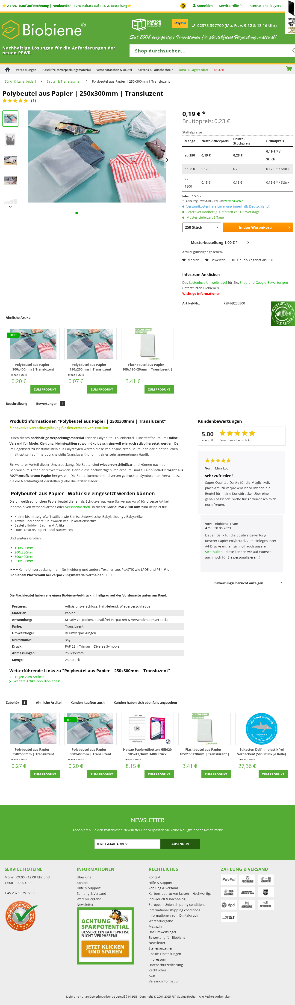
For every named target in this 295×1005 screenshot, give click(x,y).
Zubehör (15, 702)
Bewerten (218, 260)
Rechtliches (157, 970)
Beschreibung (16, 403)
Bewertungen (50, 403)
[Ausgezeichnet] (39, 915)
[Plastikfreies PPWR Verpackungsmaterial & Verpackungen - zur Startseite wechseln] (50, 30)
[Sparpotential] (105, 935)
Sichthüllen (214, 552)
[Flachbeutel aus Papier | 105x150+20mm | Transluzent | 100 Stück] (147, 344)
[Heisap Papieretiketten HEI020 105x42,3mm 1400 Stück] (147, 729)
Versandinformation (164, 981)
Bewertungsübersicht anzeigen (238, 583)
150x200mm (24, 548)
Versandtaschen (77, 507)
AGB (152, 975)
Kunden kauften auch (88, 702)
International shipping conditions (174, 910)
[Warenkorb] (291, 69)
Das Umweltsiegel (162, 932)
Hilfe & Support (88, 888)
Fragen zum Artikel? (28, 677)
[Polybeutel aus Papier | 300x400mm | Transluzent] (33, 344)
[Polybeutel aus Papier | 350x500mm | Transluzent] (33, 729)
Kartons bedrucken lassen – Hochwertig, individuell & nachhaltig (180, 896)
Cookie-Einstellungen (165, 954)
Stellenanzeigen (161, 948)
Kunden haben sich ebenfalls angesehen (145, 702)
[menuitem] (275, 69)
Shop (244, 282)
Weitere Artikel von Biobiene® (36, 681)
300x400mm (24, 556)
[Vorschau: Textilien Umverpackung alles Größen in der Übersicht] (10, 201)
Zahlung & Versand (91, 893)
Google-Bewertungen (272, 282)
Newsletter (85, 904)
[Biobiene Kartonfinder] (147, 25)
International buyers (265, 6)
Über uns (84, 877)
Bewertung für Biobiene (167, 937)
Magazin (155, 926)
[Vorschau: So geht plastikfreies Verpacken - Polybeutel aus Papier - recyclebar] (10, 181)
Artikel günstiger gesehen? (202, 252)
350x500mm (24, 561)
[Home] (7, 69)
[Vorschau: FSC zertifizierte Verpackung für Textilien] (10, 160)
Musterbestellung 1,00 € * (214, 242)
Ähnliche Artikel (18, 317)
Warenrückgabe (89, 899)
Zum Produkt (45, 389)
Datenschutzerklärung (166, 965)
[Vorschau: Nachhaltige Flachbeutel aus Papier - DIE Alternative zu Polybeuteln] (10, 118)
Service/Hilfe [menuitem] (229, 5)
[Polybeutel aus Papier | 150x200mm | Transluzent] (90, 344)
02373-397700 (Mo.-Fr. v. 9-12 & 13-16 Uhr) (237, 25)
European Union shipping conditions (177, 904)
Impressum (157, 959)
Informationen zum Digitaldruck (173, 915)
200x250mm (24, 552)
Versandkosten (233, 201)
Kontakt (82, 882)
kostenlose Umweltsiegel (208, 282)
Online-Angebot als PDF (254, 260)
